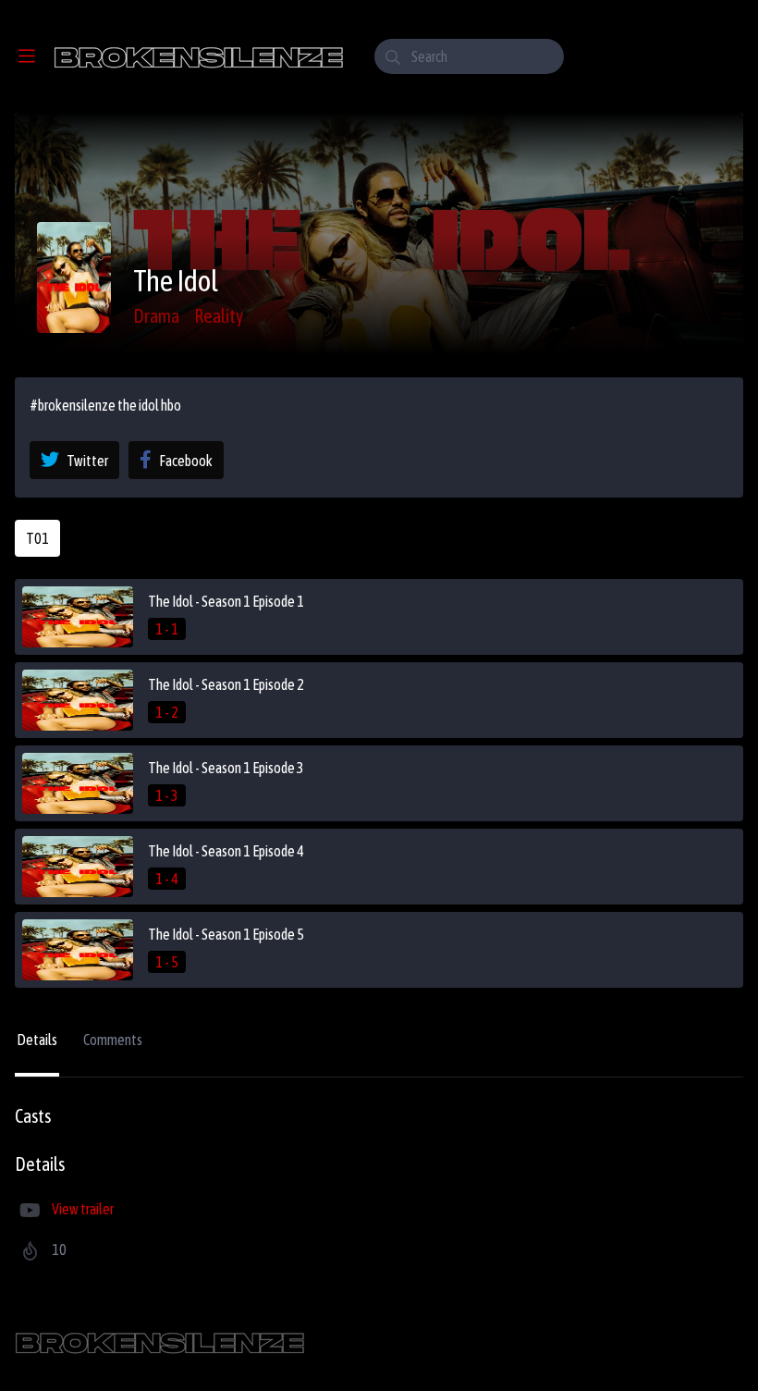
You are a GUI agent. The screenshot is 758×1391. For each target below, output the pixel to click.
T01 (37, 538)
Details (37, 1039)
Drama (156, 315)
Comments (112, 1039)
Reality (218, 315)
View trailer (83, 1208)
